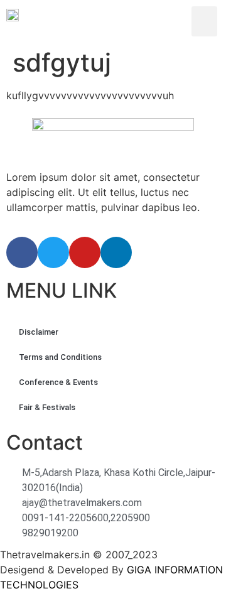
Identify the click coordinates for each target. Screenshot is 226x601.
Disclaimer (38, 332)
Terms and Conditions (60, 357)
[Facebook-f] (22, 252)
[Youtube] (84, 252)
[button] (204, 21)
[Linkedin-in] (116, 252)
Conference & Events (58, 382)
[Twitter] (53, 252)
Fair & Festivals (47, 407)
